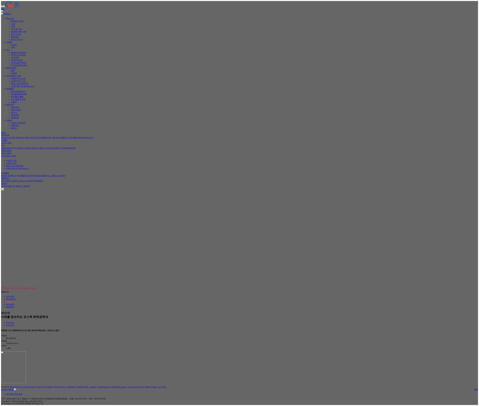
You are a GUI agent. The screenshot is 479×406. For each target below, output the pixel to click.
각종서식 (15, 125)
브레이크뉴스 (104, 387)
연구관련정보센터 (19, 65)
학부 (13, 70)
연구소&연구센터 (18, 63)
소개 (13, 24)
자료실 (9, 120)
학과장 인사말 (17, 21)
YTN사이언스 (29, 387)
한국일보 (49, 387)
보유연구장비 (17, 60)
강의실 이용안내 (18, 123)
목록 (476, 390)
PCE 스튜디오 (53, 176)
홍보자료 (15, 37)
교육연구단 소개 (18, 78)
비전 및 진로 (16, 29)
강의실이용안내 (8, 186)
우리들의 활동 (17, 97)
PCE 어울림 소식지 (64, 138)
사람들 (9, 42)
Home (3, 133)
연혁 (13, 26)
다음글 (10, 390)
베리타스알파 (151, 387)
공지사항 (15, 107)
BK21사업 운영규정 (19, 84)
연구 (8, 50)
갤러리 (14, 128)
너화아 (14, 102)
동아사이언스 (16, 387)
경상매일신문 (82, 387)
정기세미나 (14, 181)
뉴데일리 (93, 387)
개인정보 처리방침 (14, 394)
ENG (3, 9)
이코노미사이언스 (136, 387)
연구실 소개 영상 (18, 55)
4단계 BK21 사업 (13, 76)
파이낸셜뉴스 (60, 387)
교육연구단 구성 (18, 81)
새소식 (14, 112)
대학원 (14, 73)
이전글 (4, 390)
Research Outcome (18, 52)
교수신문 (162, 387)
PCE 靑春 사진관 (18, 99)
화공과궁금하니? (18, 91)
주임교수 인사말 (8, 138)
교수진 (14, 45)
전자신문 (40, 387)
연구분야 (15, 57)
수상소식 (10, 325)
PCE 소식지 (16, 34)
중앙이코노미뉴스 (119, 387)
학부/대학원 (11, 68)
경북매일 (71, 387)
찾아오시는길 (17, 39)
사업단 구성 (11, 163)
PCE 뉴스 (10, 322)
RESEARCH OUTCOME (11, 148)
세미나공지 (16, 110)
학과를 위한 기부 (18, 32)
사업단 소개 (11, 160)
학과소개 (10, 18)
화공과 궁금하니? (8, 176)
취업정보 (15, 118)
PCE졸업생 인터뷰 (25, 176)
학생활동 (10, 89)
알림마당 (10, 104)
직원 (13, 47)
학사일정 (15, 115)
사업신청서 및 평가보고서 (22, 86)
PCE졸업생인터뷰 (19, 94)
